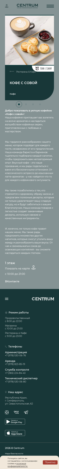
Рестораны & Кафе (26, 71)
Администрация (16, 354)
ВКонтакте (12, 281)
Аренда (15, 362)
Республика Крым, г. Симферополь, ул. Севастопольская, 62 (19, 400)
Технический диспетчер (21, 380)
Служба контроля (17, 371)
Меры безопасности (14, 454)
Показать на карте (18, 268)
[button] (19, 104)
